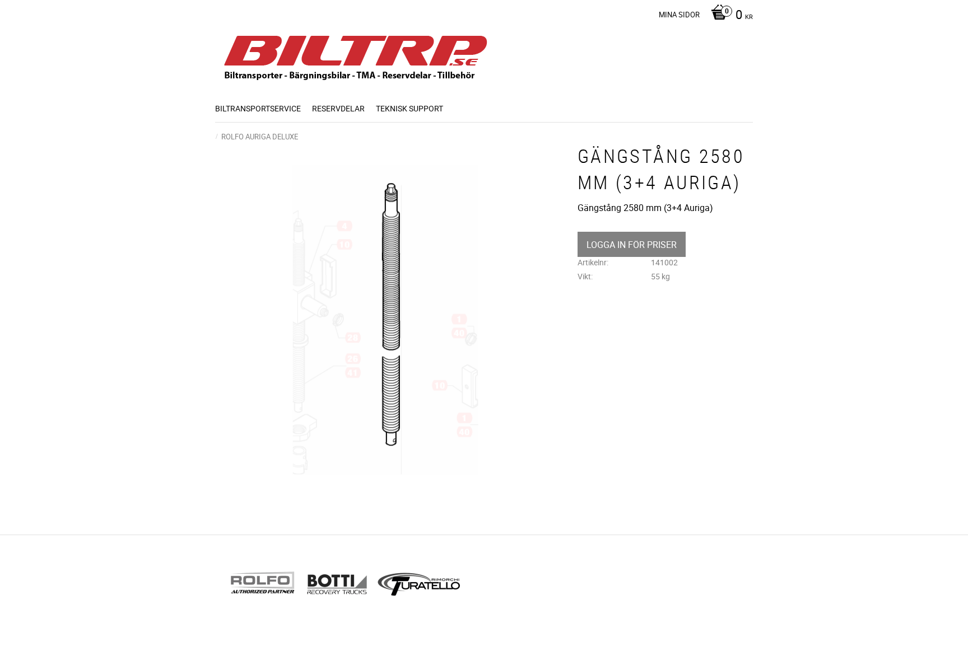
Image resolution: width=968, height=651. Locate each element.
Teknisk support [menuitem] (409, 108)
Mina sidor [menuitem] (679, 15)
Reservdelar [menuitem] (338, 108)
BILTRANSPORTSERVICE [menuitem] (258, 108)
